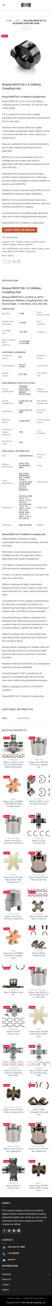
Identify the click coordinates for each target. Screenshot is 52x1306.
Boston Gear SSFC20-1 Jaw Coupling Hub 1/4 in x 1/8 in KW (39, 994)
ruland (47, 249)
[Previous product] (28, 28)
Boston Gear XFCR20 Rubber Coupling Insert (13, 1111)
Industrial (20, 244)
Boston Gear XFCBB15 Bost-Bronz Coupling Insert (13, 955)
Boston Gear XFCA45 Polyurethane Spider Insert (39, 1034)
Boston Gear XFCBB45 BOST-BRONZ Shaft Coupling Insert (13, 803)
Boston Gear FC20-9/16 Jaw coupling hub (13, 917)
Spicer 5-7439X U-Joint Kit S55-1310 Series (39, 802)
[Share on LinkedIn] (19, 262)
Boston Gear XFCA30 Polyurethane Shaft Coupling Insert (13, 879)
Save (5, 36)
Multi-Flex (29, 244)
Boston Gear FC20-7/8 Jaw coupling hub (38, 1150)
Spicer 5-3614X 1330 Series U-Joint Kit (39, 917)
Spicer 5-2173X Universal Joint (38, 842)
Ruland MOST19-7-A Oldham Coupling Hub (18, 251)
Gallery (5, 1290)
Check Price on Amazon (20, 230)
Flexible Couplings (9, 244)
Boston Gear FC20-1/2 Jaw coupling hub (13, 1150)
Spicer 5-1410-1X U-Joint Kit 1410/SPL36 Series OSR (13, 1073)
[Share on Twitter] (9, 262)
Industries (6, 1274)
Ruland (10, 256)
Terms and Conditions (34, 1298)
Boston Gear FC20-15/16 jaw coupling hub (13, 842)
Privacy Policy (14, 1298)
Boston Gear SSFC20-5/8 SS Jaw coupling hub (38, 764)
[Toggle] (48, 1274)
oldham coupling (37, 249)
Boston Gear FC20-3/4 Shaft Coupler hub (38, 878)
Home (9, 20)
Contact (5, 1284)
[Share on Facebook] (4, 262)
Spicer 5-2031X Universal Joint (38, 954)
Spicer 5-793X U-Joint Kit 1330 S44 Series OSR (38, 1073)
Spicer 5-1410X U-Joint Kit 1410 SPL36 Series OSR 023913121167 (13, 764)
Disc (18, 20)
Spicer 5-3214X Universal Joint (13, 1033)
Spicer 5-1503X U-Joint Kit (13, 993)
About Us (6, 1279)
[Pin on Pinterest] (14, 262)
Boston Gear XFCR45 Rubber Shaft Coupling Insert (38, 1188)
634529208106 (12, 249)
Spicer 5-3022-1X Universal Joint (13, 1187)
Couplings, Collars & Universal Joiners (30, 242)
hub (20, 249)
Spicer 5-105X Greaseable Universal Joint (39, 1112)
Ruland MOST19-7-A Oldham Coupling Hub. (24, 97)
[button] (3, 5)
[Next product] (23, 28)
